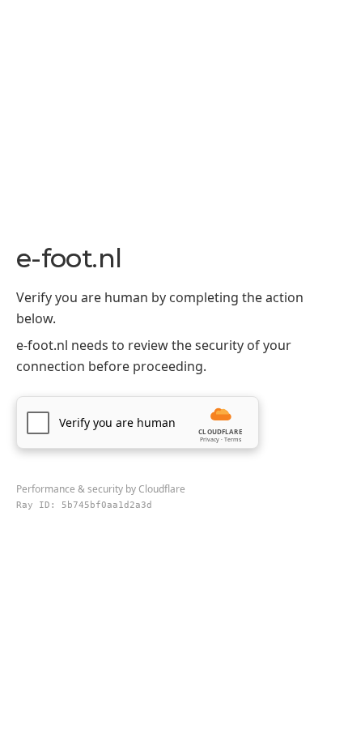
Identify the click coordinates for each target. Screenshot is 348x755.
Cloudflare (161, 489)
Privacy (209, 439)
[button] (137, 422)
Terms (232, 439)
